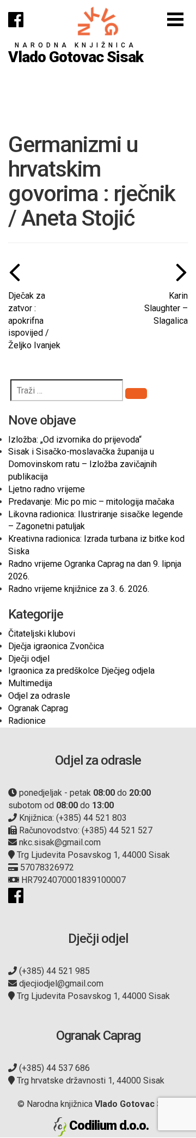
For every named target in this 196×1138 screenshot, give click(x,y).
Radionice (27, 721)
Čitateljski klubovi (41, 633)
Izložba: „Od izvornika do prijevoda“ (75, 439)
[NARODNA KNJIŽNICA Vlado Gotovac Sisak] (98, 21)
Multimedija (30, 683)
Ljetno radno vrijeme (46, 489)
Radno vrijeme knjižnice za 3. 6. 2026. (78, 589)
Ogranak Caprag (38, 708)
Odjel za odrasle (39, 696)
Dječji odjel (29, 658)
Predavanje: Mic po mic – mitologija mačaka (91, 502)
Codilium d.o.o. (109, 1125)
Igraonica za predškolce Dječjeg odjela (81, 670)
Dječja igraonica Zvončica (56, 646)
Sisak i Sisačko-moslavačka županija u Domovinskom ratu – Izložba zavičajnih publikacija (82, 464)
